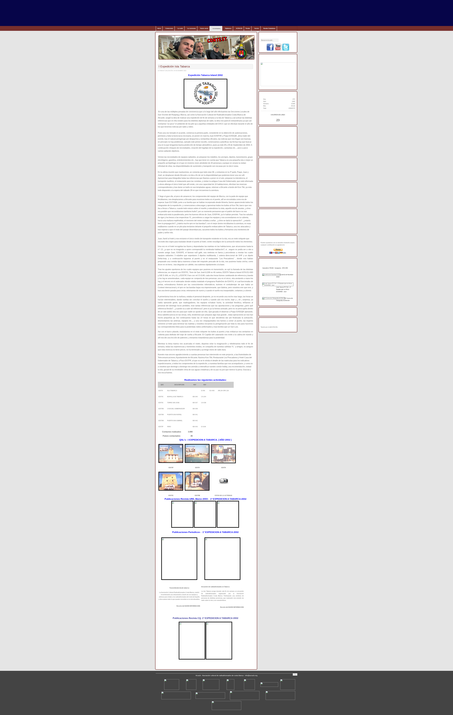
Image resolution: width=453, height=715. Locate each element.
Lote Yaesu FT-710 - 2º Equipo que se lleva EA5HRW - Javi (283, 289)
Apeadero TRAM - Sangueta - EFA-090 (275, 268)
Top (295, 674)
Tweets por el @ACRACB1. (269, 327)
